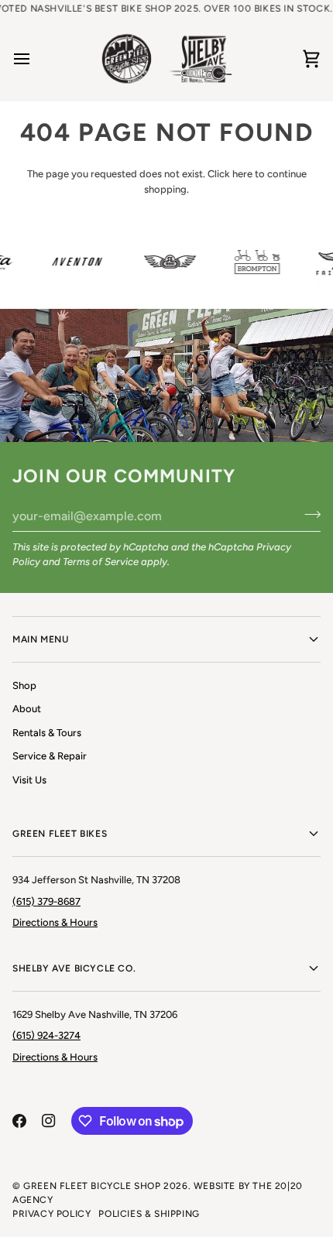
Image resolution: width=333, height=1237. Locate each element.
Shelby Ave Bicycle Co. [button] (74, 968)
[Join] (308, 514)
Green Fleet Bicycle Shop (91, 1185)
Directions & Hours (55, 922)
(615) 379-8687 (46, 901)
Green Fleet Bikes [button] (59, 833)
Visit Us (29, 780)
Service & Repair (49, 756)
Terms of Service (101, 561)
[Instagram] (49, 1121)
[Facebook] (19, 1121)
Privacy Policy (51, 1213)
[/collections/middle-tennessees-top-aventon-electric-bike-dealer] (74, 262)
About (26, 708)
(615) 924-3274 (46, 1035)
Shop (24, 685)
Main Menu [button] (40, 639)
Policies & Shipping (148, 1213)
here (242, 174)
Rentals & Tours (46, 732)
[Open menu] (35, 59)
